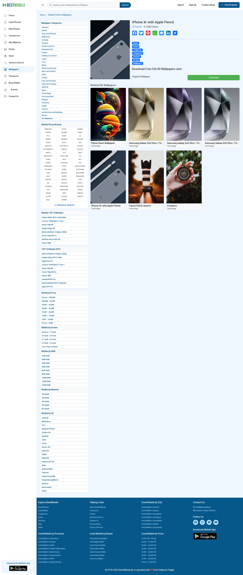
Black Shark (80, 166)
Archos (64, 173)
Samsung (48, 129)
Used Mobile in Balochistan (48, 552)
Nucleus (45, 484)
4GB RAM (46, 367)
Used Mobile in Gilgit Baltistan (49, 562)
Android (45, 418)
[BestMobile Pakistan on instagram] (202, 522)
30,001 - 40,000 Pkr (148, 552)
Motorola (64, 146)
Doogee (64, 183)
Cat (48, 183)
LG (80, 136)
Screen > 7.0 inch (49, 332)
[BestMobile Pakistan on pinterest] (209, 522)
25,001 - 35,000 (48, 308)
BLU (80, 159)
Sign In (180, 5)
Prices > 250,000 (48, 297)
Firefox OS (46, 432)
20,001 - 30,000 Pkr (148, 555)
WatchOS (45, 458)
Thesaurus (94, 511)
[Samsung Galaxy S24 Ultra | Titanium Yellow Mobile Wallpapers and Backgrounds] (146, 114)
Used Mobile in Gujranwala (151, 527)
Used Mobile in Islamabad (48, 538)
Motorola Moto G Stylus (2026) (54, 232)
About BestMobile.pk (98, 507)
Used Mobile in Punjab (46, 542)
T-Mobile (48, 186)
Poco (64, 166)
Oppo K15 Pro (47, 287)
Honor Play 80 (47, 225)
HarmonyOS (46, 487)
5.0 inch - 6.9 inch (49, 336)
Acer (48, 173)
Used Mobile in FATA (46, 559)
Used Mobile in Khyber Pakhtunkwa (51, 549)
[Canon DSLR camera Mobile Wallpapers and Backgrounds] (146, 176)
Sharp (48, 163)
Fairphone (64, 186)
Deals (40, 517)
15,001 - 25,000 (48, 312)
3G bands (45, 398)
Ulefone (64, 163)
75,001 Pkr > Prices (148, 538)
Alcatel (80, 149)
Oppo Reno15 (47, 261)
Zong (48, 159)
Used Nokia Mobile (97, 549)
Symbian (45, 436)
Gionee (64, 200)
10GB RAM (46, 378)
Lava (80, 180)
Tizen (44, 443)
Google (80, 146)
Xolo (48, 176)
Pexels (138, 26)
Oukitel (48, 180)
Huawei (64, 132)
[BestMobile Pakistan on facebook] (195, 522)
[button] (18, 89)
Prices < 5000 (47, 323)
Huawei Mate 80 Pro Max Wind (54, 217)
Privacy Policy (95, 524)
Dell (48, 200)
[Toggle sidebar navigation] (43, 5)
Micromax (48, 166)
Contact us (94, 521)
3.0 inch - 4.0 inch (49, 343)
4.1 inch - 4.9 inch (49, 339)
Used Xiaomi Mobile (97, 545)
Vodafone (64, 156)
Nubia (64, 169)
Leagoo (64, 180)
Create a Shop (208, 5)
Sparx (80, 190)
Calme (48, 193)
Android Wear (47, 469)
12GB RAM (46, 381)
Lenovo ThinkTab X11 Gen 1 (53, 221)
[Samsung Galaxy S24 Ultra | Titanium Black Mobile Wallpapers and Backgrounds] (221, 114)
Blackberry (46, 422)
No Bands (46, 409)
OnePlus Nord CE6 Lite (51, 239)
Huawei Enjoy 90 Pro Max (52, 257)
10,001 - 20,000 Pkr (148, 559)
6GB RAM (46, 370)
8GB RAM (46, 374)
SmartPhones (43, 507)
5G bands (45, 405)
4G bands (45, 401)
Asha (44, 440)
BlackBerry (48, 149)
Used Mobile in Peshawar (151, 517)
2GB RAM (46, 359)
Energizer (64, 190)
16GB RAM (46, 385)
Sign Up (192, 5)
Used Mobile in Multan (150, 524)
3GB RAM (46, 363)
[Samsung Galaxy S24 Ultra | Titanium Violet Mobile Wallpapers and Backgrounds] (184, 114)
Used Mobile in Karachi (150, 507)
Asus (80, 153)
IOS (43, 425)
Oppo (64, 142)
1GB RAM (46, 356)
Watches (41, 521)
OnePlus (48, 146)
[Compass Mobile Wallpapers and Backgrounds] (184, 176)
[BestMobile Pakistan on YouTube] (215, 522)
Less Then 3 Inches (50, 347)
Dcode (48, 196)
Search (125, 5)
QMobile (64, 139)
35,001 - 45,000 (48, 305)
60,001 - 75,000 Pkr (148, 542)
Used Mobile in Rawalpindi (151, 514)
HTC (48, 136)
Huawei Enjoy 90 (48, 228)
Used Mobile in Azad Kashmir (49, 555)
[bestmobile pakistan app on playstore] (217, 536)
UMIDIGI (80, 193)
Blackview (80, 173)
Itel (80, 163)
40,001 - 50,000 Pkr (148, 549)
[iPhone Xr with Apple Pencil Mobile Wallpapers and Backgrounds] (108, 176)
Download (214, 77)
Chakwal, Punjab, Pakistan (205, 511)
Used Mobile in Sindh (46, 545)
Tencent (45, 473)
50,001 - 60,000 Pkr (148, 545)
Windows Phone (48, 429)
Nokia (80, 132)
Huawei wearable (48, 476)
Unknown (45, 451)
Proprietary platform (50, 480)
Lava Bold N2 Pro (49, 279)
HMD (64, 193)
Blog (40, 524)
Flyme (44, 491)
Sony (64, 136)
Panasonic (80, 176)
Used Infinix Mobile (97, 555)
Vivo (80, 142)
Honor (48, 132)
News (40, 527)
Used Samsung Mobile (98, 538)
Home (42, 15)
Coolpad (80, 186)
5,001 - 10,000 (47, 319)
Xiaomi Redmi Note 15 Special (54, 283)
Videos (92, 514)
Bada (44, 465)
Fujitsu (64, 196)
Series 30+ (46, 447)
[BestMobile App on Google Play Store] (18, 568)
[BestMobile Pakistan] (14, 5)
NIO (48, 190)
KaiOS (44, 454)
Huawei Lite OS (48, 462)
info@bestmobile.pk (203, 507)
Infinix (48, 139)
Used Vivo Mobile (96, 559)
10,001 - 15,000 (48, 316)
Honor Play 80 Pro (49, 236)
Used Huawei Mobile (98, 552)
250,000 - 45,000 (48, 301)
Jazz (64, 159)
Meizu (48, 153)
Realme (80, 139)
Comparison (43, 514)
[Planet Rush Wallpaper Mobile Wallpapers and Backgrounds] (108, 114)
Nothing (48, 169)
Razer (64, 176)
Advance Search (65, 205)
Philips (80, 196)
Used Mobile (43, 511)
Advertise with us (96, 517)
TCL (80, 156)
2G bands (45, 394)
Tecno (48, 142)
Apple (64, 129)
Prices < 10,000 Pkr (148, 562)
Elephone (80, 169)
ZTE (64, 153)
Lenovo (64, 149)
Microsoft (48, 156)
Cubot (80, 183)
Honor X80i (46, 243)
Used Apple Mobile (97, 542)
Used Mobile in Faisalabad (151, 521)
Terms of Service (96, 527)
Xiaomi (80, 129)
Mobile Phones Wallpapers (60, 15)
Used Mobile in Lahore (150, 511)
